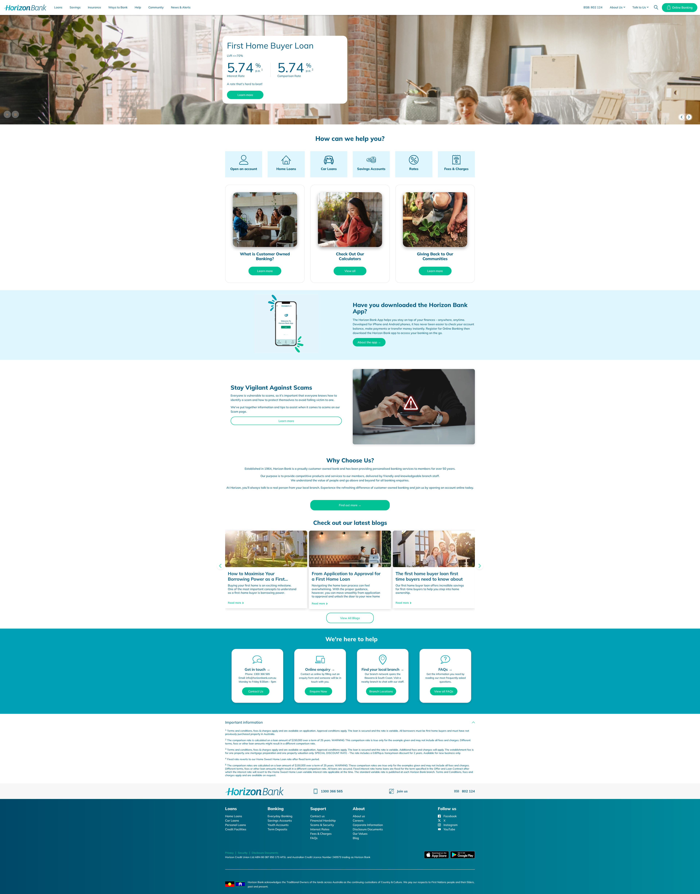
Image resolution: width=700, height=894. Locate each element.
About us (359, 816)
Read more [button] (234, 603)
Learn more (245, 95)
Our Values (360, 833)
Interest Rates (319, 829)
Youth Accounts (278, 825)
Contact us (317, 816)
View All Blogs (350, 618)
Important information (244, 722)
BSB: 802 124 (593, 7)
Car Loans (232, 820)
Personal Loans (235, 825)
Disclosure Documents (368, 829)
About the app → (369, 342)
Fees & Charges (321, 833)
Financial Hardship (323, 820)
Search (656, 7)
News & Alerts (180, 7)
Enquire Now (318, 691)
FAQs (314, 838)
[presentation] (681, 117)
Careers (358, 820)
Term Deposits (277, 829)
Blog (356, 838)
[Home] (254, 791)
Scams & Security (322, 825)
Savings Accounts (280, 820)
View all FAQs (443, 691)
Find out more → (350, 505)
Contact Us (255, 691)
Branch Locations (381, 691)
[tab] (350, 722)
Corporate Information (368, 825)
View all (350, 271)
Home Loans (233, 816)
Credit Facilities (235, 829)
